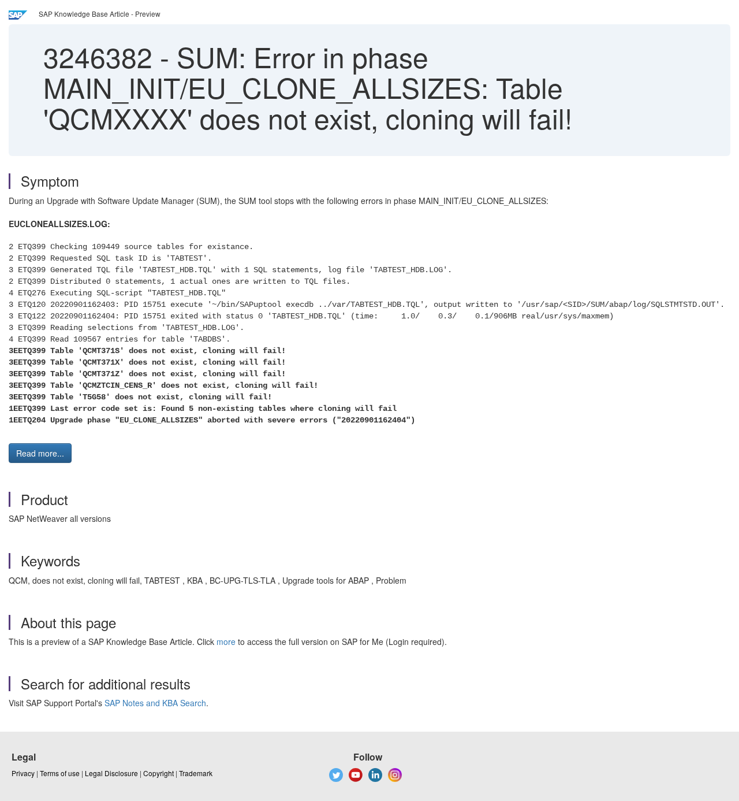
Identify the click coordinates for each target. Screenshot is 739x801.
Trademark (195, 773)
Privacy (23, 773)
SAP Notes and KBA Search (155, 703)
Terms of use (60, 773)
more (226, 641)
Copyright (158, 773)
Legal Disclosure (111, 773)
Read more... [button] (40, 453)
